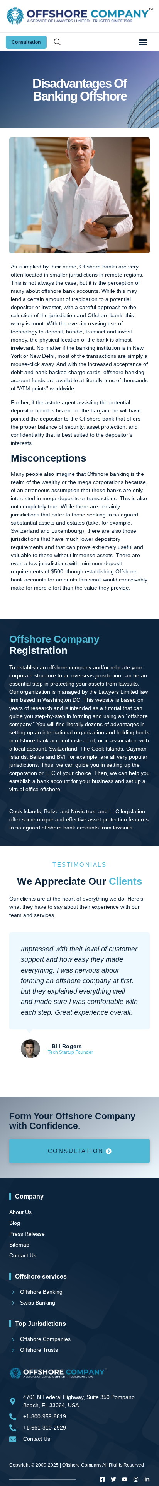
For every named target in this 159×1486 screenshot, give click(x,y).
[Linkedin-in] (147, 1479)
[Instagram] (136, 1479)
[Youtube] (124, 1479)
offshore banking (123, 372)
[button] (143, 42)
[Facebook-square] (102, 1479)
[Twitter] (113, 1479)
